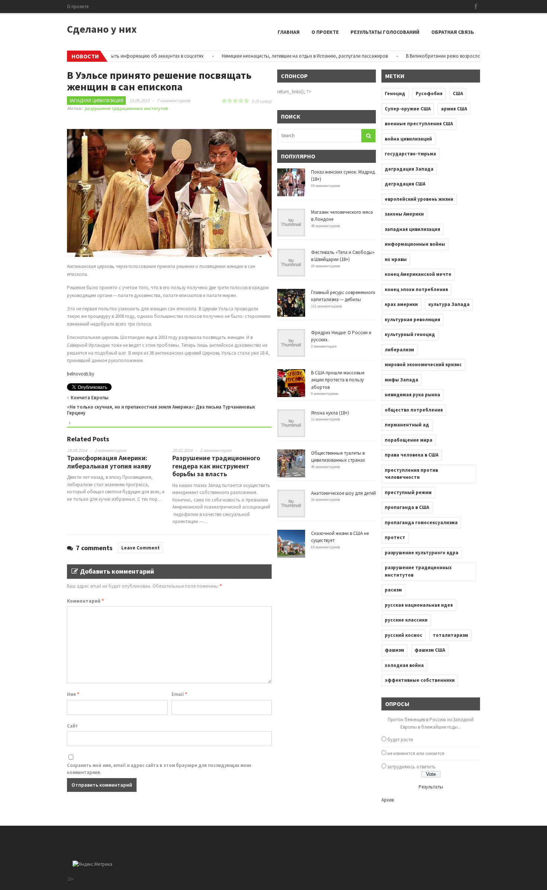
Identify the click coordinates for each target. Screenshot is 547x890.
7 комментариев (174, 100)
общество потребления (414, 410)
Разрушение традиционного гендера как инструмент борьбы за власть (216, 466)
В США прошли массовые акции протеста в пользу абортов (337, 380)
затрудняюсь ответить (411, 767)
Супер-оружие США (408, 109)
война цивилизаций (408, 139)
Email (179, 694)
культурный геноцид (410, 334)
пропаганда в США (407, 507)
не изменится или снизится (415, 753)
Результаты (431, 787)
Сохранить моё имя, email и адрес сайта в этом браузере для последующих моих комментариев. (159, 769)
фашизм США (430, 650)
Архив (387, 800)
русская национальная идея (419, 605)
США (458, 93)
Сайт (72, 726)
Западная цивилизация (96, 100)
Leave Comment (140, 548)
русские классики (406, 620)
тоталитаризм (450, 635)
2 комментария (110, 450)
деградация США (405, 184)
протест (395, 537)
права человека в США (411, 455)
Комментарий (85, 601)
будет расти (400, 739)
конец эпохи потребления (416, 289)
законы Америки (404, 214)
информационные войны (415, 244)
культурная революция (412, 319)
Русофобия (429, 93)
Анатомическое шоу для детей (343, 493)
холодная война (404, 665)
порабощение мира (408, 440)
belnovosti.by (80, 374)
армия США (454, 109)
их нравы (396, 259)
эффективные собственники (420, 680)
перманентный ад (407, 425)
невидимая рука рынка (412, 394)
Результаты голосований (385, 32)
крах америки (401, 304)
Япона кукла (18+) (330, 413)
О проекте (78, 6)
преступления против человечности (411, 474)
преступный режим (408, 492)
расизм (393, 590)
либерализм (399, 349)
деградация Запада (409, 169)
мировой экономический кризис (423, 364)
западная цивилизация (412, 229)
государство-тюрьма (410, 154)
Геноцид (395, 93)
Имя (73, 694)
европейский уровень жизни (419, 199)
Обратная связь (452, 32)
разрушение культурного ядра (421, 552)
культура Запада (449, 304)
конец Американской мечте (418, 274)
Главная (289, 32)
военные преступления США (419, 123)
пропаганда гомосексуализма (421, 522)
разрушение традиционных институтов (126, 108)
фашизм (394, 650)
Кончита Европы (89, 397)
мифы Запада (401, 380)
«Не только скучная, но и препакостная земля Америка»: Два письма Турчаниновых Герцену (161, 410)
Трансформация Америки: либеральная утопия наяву (109, 462)
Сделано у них (102, 29)
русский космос (403, 635)
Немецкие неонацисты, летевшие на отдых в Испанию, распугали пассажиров (289, 56)
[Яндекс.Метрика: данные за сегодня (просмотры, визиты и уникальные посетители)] (92, 864)
